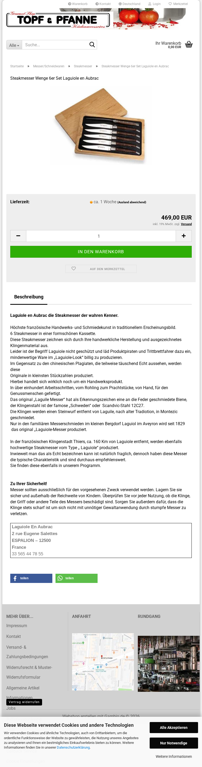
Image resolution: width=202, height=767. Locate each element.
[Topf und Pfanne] (60, 20)
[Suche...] (92, 45)
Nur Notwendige (173, 743)
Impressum (16, 625)
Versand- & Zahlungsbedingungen (27, 652)
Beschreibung (28, 296)
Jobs (11, 708)
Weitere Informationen (174, 756)
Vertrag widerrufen (24, 702)
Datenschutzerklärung (73, 747)
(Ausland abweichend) (131, 202)
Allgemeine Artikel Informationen (22, 692)
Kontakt (105, 4)
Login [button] (156, 4)
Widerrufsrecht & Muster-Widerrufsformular (29, 672)
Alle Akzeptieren (174, 727)
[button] (129, 4)
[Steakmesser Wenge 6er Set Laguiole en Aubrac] (100, 125)
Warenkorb (79, 4)
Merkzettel (180, 4)
